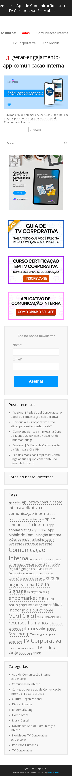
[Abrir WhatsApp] (62, 766)
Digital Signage (22, 704)
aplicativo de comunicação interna (29, 510)
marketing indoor (40, 605)
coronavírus (15, 578)
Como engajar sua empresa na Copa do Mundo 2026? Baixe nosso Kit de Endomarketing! (36, 435)
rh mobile (36, 628)
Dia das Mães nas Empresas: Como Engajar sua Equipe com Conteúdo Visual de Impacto (35, 459)
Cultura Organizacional (27, 699)
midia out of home (37, 610)
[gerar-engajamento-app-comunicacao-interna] (36, 92)
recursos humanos (28, 622)
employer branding (38, 592)
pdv (58, 617)
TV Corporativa (24, 43)
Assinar (36, 381)
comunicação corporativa (37, 544)
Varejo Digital (25, 653)
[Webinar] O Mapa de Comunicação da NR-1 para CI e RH (35, 447)
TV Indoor (47, 647)
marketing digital (18, 605)
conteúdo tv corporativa (38, 573)
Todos (25, 33)
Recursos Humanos (25, 745)
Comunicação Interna (52, 33)
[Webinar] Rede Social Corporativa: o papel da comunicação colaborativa (36, 414)
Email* (17, 359)
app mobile (39, 530)
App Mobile (51, 43)
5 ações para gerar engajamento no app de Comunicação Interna (30, 120)
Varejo (13, 652)
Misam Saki (53, 773)
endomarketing (27, 597)
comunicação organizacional (27, 564)
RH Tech (51, 628)
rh (25, 628)
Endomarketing (22, 709)
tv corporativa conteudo (22, 648)
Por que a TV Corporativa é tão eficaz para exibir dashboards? (33, 424)
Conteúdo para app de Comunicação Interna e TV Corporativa (36, 691)
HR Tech (50, 599)
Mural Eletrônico (46, 617)
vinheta (37, 653)
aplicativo (15, 502)
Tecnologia (37, 634)
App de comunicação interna (32, 521)
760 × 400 (57, 115)
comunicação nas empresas (45, 559)
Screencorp (19, 633)
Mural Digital (22, 616)
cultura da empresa (34, 578)
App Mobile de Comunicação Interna (35, 532)
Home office (20, 715)
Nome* (17, 345)
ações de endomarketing (27, 539)
